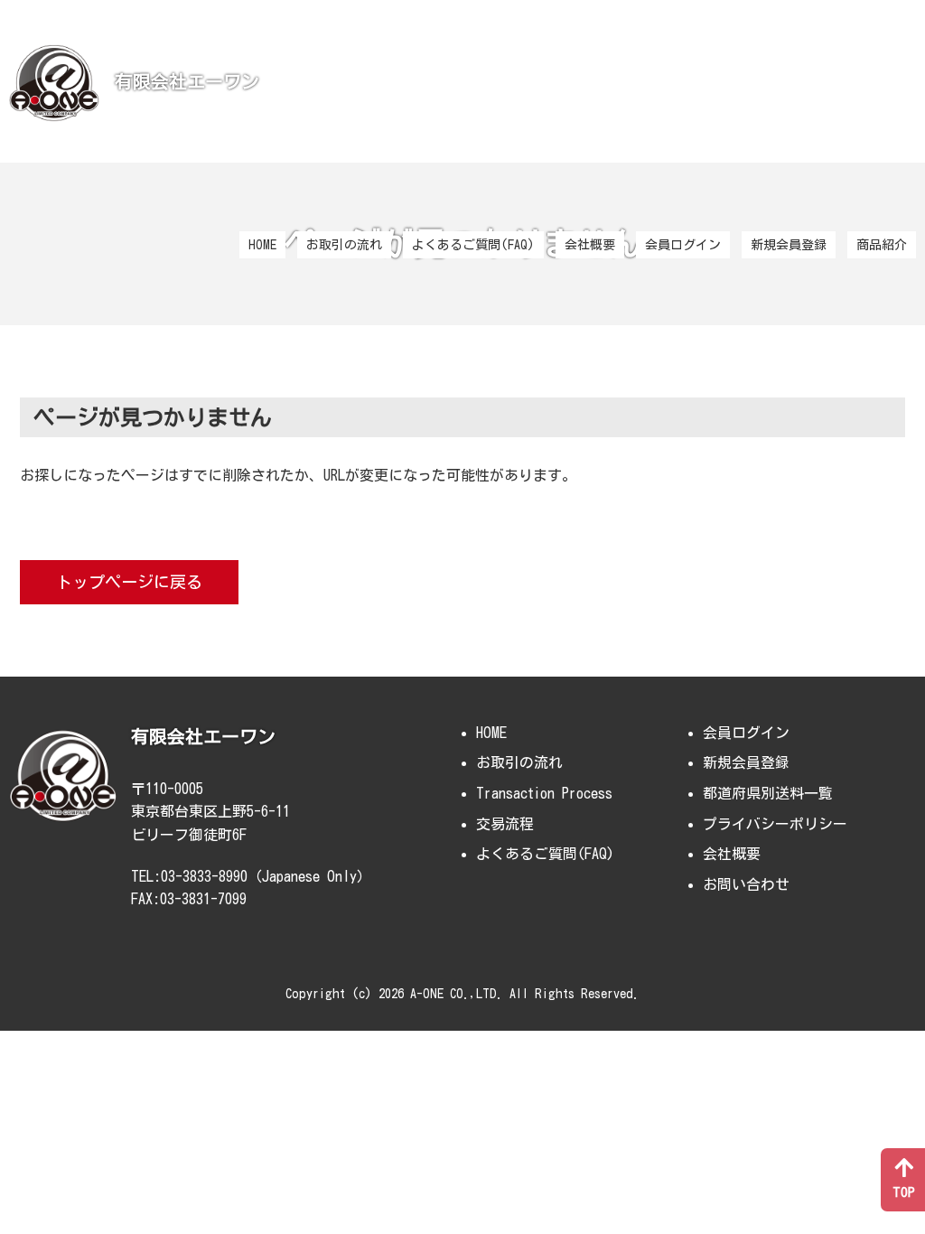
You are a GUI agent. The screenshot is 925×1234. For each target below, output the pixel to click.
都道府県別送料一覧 (768, 793)
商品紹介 (881, 244)
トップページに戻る (129, 582)
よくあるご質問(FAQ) (473, 244)
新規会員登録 (789, 244)
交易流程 (505, 824)
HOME (262, 244)
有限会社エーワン (187, 81)
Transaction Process (544, 793)
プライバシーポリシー (775, 824)
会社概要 (590, 244)
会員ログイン (683, 244)
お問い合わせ (746, 884)
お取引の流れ (344, 244)
